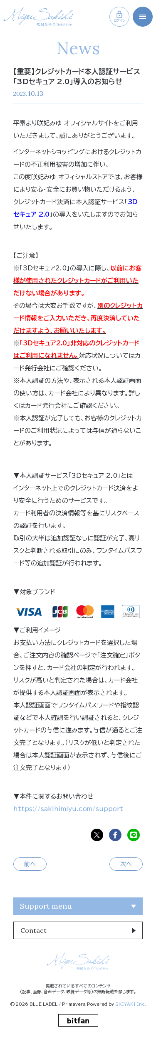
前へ (30, 864)
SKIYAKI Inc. (130, 1004)
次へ (126, 864)
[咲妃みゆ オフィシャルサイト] (38, 16)
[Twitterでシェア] (97, 835)
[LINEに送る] (133, 835)
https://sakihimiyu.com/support (68, 809)
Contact (33, 930)
